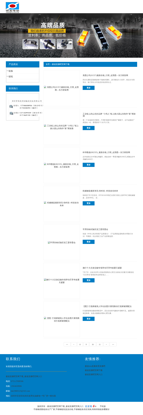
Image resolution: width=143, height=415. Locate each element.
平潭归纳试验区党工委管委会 (95, 229)
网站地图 (13, 29)
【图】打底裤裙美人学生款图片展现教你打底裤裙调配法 (107, 306)
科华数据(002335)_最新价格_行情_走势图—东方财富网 (106, 152)
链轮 (11, 76)
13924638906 (16, 386)
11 (100, 345)
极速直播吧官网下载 (44, 19)
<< (67, 345)
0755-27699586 (17, 381)
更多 (89, 88)
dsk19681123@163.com (20, 391)
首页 (11, 19)
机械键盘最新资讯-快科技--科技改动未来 (100, 191)
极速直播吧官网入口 (100, 19)
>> (113, 345)
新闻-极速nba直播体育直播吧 (71, 19)
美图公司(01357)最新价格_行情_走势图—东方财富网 (105, 75)
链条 (11, 71)
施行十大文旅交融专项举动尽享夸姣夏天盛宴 (102, 268)
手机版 (103, 406)
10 (93, 345)
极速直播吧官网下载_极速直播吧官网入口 (24, 376)
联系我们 (120, 19)
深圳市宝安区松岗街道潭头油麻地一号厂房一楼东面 (33, 396)
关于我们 (24, 19)
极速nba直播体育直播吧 (95, 366)
